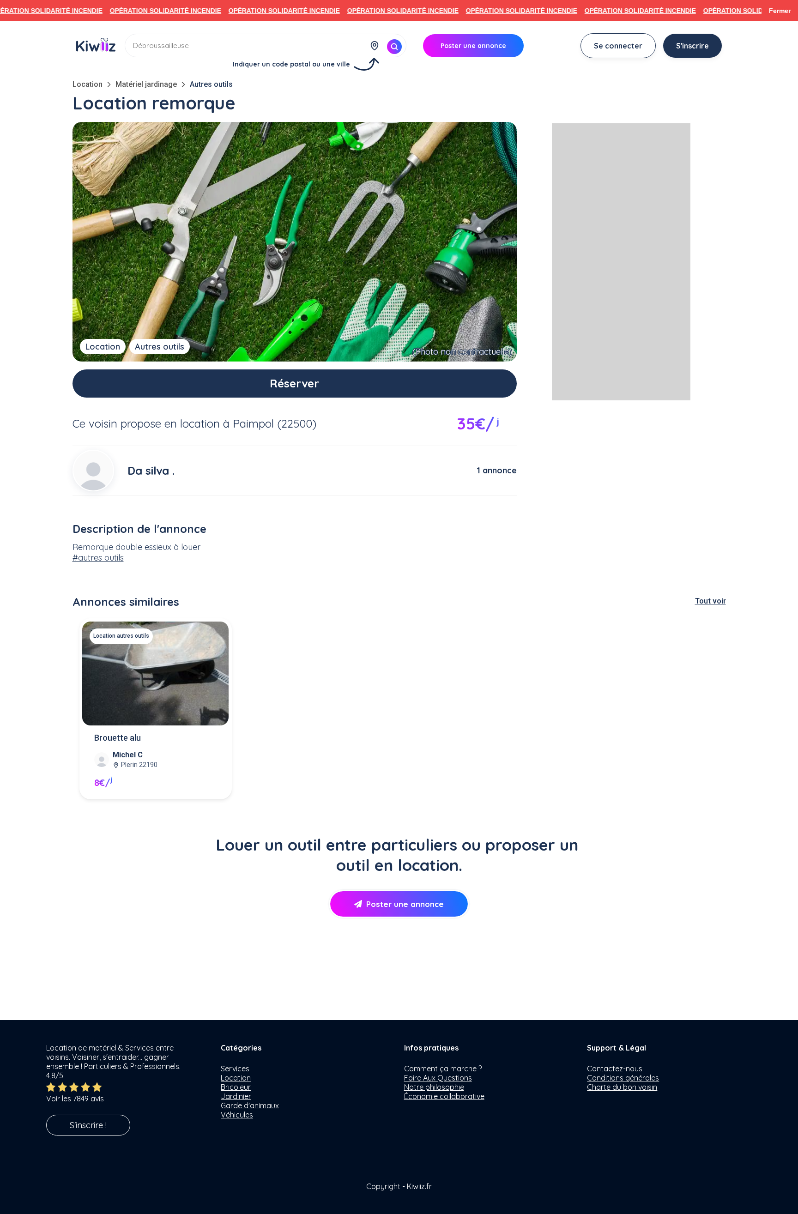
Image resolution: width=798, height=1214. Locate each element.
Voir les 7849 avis (75, 1098)
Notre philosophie (434, 1087)
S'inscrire (692, 45)
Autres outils (211, 84)
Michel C (128, 754)
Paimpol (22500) (274, 423)
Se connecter (618, 45)
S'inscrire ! (88, 1125)
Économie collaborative (444, 1096)
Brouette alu (117, 738)
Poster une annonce (405, 904)
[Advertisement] (621, 261)
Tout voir (710, 601)
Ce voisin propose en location (146, 423)
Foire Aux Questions (438, 1077)
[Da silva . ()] (93, 470)
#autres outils (98, 557)
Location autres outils (121, 636)
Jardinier (236, 1096)
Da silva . (151, 470)
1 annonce (497, 470)
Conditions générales (623, 1077)
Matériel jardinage (146, 84)
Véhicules (237, 1114)
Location (88, 84)
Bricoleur (236, 1087)
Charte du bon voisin (622, 1087)
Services (235, 1068)
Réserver (294, 383)
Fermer (780, 10)
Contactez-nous (614, 1068)
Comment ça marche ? (443, 1068)
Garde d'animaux (250, 1105)
